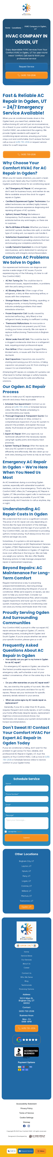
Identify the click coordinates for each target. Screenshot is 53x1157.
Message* (10, 815)
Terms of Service (26, 1113)
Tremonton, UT (26, 901)
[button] (40, 1151)
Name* (8, 784)
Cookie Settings (26, 1117)
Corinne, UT (26, 886)
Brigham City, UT (26, 861)
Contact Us (26, 973)
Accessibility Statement (26, 1104)
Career (26, 968)
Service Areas (26, 956)
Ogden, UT (26, 907)
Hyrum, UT (26, 871)
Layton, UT (26, 866)
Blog (26, 981)
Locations (16, 28)
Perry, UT (26, 876)
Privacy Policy (27, 1108)
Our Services (26, 960)
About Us (26, 964)
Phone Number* (12, 794)
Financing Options (26, 989)
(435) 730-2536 (22, 142)
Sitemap (26, 1122)
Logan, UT (26, 881)
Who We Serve (26, 977)
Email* (8, 805)
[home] (26, 9)
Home (7, 28)
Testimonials (26, 985)
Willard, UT (26, 891)
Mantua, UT (26, 896)
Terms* (19, 831)
